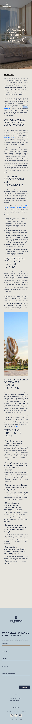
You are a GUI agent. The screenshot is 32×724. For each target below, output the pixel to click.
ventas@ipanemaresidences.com (16, 711)
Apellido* (5, 651)
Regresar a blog (8, 74)
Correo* (4, 658)
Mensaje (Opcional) (8, 673)
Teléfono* (5, 666)
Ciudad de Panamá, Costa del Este (16, 699)
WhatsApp (16, 707)
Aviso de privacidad (16, 719)
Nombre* (5, 644)
